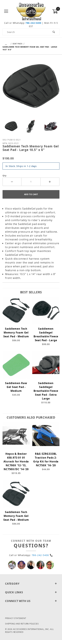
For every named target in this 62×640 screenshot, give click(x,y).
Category (12, 583)
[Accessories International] (31, 11)
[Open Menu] (6, 11)
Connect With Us (18, 601)
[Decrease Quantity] (12, 182)
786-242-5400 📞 (42, 555)
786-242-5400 (33, 22)
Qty (4, 175)
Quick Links (14, 592)
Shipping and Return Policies (22, 623)
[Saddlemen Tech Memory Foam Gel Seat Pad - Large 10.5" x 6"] (31, 88)
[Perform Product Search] (53, 32)
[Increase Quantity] (50, 182)
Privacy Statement (15, 618)
